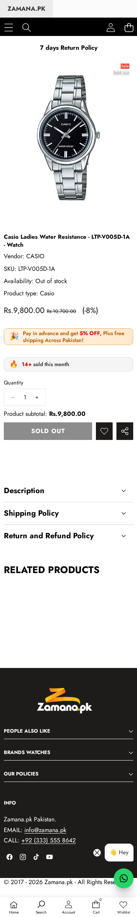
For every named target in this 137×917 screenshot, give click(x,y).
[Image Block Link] (68, 705)
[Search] (26, 27)
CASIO (35, 256)
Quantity (13, 382)
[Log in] (110, 27)
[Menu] (8, 27)
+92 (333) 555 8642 (48, 840)
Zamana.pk (26, 8)
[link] (123, 908)
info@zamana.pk (45, 830)
